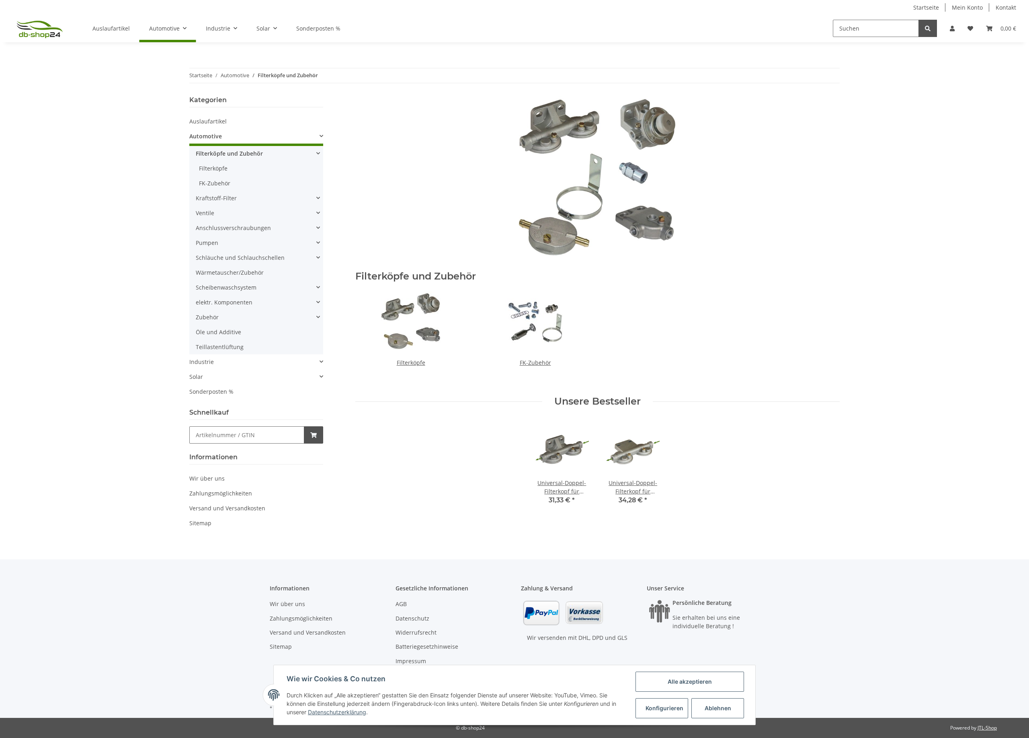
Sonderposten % (211, 391)
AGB (401, 604)
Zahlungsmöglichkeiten (220, 493)
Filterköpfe (411, 362)
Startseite (926, 7)
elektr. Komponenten (224, 302)
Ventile (205, 213)
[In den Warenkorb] (313, 435)
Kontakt (1006, 7)
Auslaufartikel (208, 121)
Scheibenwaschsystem (226, 287)
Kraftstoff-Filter (216, 198)
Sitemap (200, 523)
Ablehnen (718, 708)
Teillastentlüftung (220, 347)
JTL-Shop (987, 727)
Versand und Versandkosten (227, 508)
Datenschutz (412, 618)
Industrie (201, 362)
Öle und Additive (218, 332)
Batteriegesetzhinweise (427, 646)
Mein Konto (967, 7)
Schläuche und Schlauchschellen (240, 257)
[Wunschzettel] (970, 28)
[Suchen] (927, 28)
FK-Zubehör (535, 362)
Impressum (411, 661)
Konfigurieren (664, 708)
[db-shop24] (40, 28)
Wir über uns (207, 478)
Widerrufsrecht (416, 632)
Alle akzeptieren (690, 681)
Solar (196, 376)
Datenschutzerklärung (337, 712)
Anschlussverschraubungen (233, 228)
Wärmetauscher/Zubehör (230, 272)
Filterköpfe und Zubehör (229, 153)
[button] (952, 28)
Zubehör (207, 317)
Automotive (205, 136)
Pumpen (207, 243)
